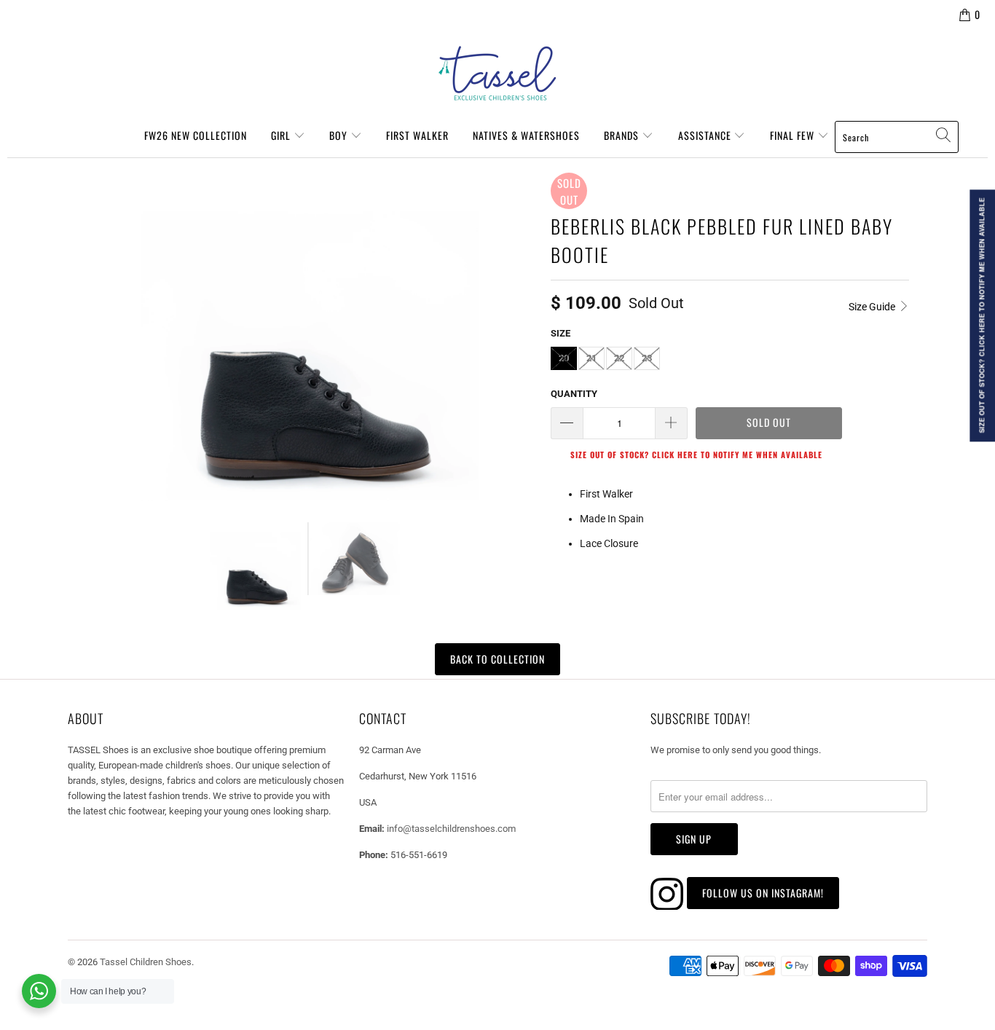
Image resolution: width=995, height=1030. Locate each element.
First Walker (417, 135)
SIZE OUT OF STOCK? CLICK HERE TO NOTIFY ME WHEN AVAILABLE (696, 454)
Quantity (574, 393)
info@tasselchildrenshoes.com (451, 828)
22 (619, 358)
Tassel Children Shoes (146, 961)
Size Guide (873, 306)
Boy (339, 135)
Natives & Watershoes (526, 135)
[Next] (522, 336)
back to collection (497, 659)
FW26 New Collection (195, 135)
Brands (623, 135)
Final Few (793, 135)
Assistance (706, 135)
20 (564, 358)
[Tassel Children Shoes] (497, 73)
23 (647, 358)
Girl (282, 135)
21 (591, 358)
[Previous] (85, 336)
